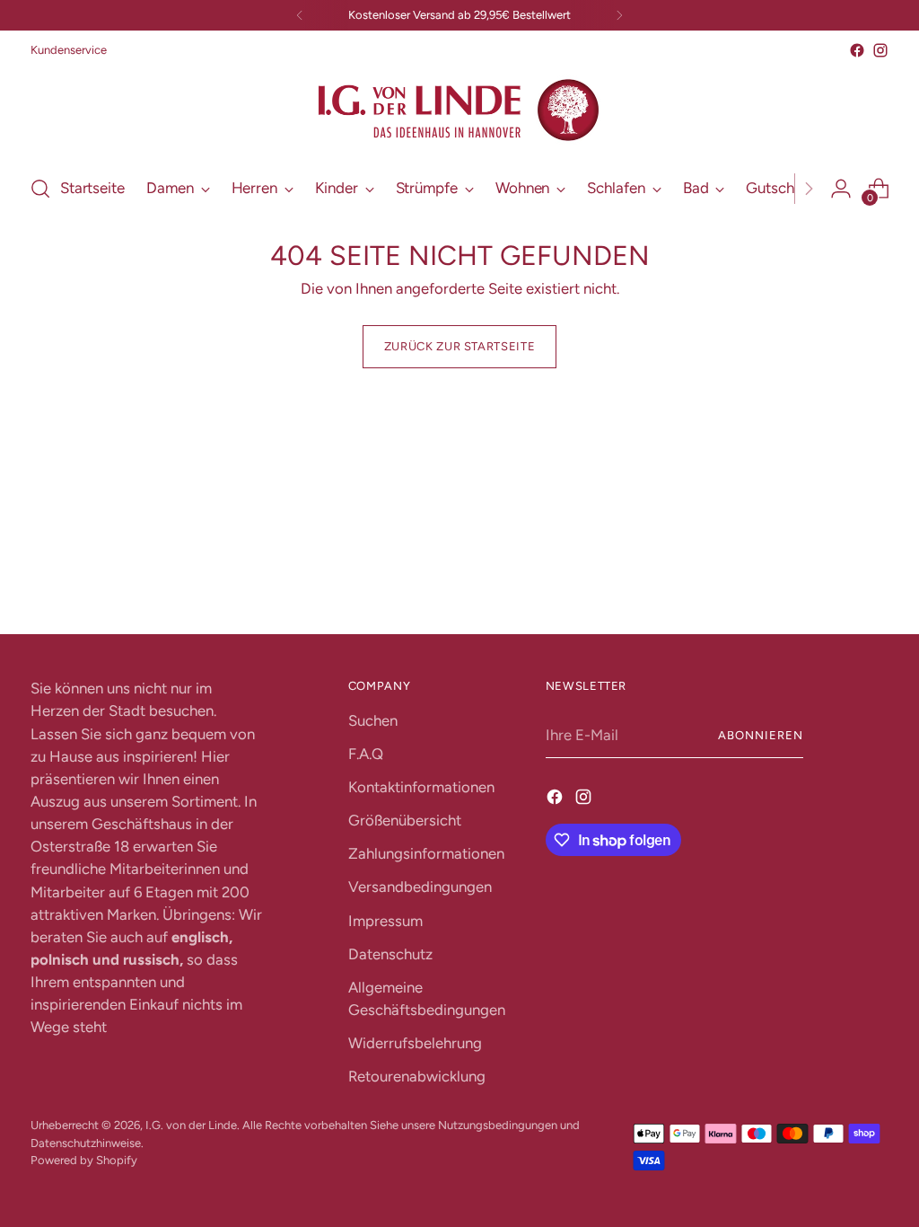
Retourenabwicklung (417, 1076)
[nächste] (619, 15)
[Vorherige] (299, 15)
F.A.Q (365, 754)
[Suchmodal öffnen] (40, 189)
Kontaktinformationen (421, 787)
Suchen (373, 720)
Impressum (385, 921)
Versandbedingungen (420, 887)
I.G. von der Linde (191, 1125)
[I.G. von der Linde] (459, 110)
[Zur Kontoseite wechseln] (841, 189)
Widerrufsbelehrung (415, 1043)
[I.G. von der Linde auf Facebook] (857, 50)
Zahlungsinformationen (426, 853)
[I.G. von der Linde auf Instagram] (880, 50)
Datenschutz (390, 954)
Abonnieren (760, 735)
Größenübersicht (404, 820)
